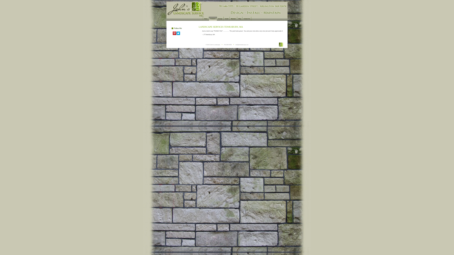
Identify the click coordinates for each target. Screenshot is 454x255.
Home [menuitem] (206, 18)
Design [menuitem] (220, 18)
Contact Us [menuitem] (247, 18)
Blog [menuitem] (239, 18)
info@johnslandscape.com (242, 44)
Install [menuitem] (226, 18)
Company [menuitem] (213, 18)
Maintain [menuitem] (233, 18)
